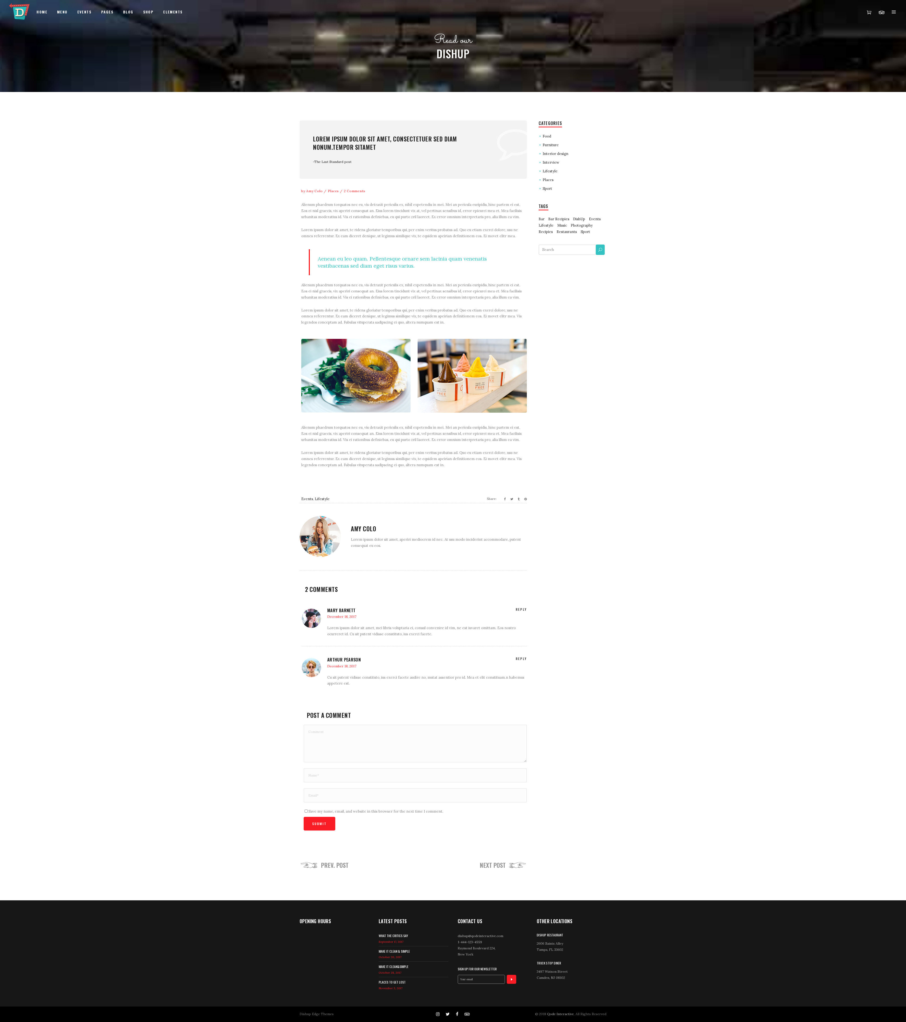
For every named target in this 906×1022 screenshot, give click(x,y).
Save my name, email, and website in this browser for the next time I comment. (375, 811)
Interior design (555, 153)
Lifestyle (322, 499)
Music (562, 225)
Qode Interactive (560, 1014)
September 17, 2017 (391, 941)
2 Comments (354, 191)
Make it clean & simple (394, 951)
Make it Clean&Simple (393, 966)
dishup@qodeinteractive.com (480, 936)
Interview (551, 162)
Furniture (551, 145)
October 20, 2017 (390, 957)
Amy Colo (314, 191)
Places (333, 191)
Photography (582, 225)
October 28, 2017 (390, 972)
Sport (547, 188)
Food (547, 136)
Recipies (546, 231)
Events (307, 499)
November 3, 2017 (391, 988)
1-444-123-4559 (470, 942)
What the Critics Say (393, 935)
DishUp (579, 219)
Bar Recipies (558, 219)
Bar (542, 219)
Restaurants (567, 231)
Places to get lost (392, 982)
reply (521, 609)
